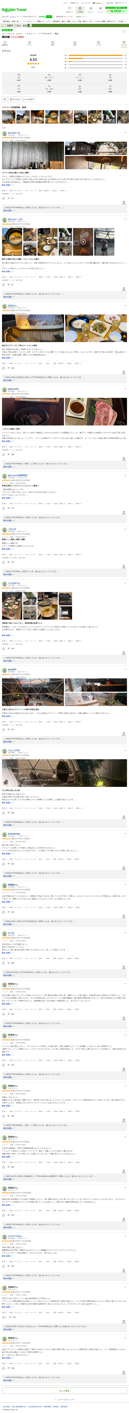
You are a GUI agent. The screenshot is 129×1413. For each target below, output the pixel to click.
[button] (8, 117)
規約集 (55, 1407)
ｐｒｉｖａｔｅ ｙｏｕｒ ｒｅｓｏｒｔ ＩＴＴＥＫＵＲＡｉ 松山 (30, 33)
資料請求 (64, 1407)
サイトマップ (85, 3)
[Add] (124, 31)
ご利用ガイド (74, 3)
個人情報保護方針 (19, 1407)
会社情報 (6, 1407)
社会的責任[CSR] (35, 1407)
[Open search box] (5, 99)
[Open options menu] (125, 132)
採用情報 (47, 1407)
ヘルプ (65, 3)
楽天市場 (110, 3)
